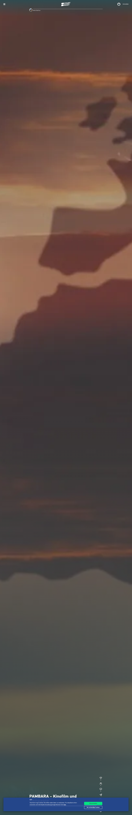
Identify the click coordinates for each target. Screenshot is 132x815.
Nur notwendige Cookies (93, 807)
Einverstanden (93, 803)
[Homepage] (66, 4)
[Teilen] (101, 795)
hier (65, 805)
